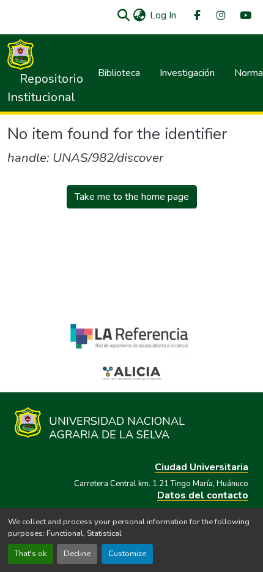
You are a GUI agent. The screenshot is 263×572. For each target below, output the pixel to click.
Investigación (187, 73)
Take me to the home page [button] (132, 197)
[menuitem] (196, 15)
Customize (127, 553)
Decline (77, 553)
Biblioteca (119, 73)
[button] (123, 15)
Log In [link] (163, 15)
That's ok (30, 553)
